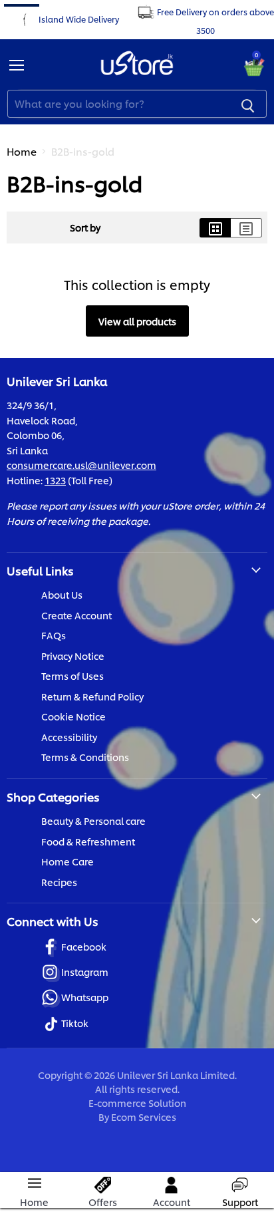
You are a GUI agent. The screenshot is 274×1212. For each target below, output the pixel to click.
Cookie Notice (73, 716)
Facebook (83, 946)
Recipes (59, 881)
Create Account (76, 615)
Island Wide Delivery (79, 18)
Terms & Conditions (85, 756)
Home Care (67, 861)
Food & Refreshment (88, 841)
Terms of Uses (72, 675)
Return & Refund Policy (92, 696)
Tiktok (74, 1022)
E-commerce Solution (137, 1102)
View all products (137, 321)
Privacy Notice (72, 655)
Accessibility (69, 736)
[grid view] (215, 227)
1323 (55, 480)
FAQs (53, 635)
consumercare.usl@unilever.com (81, 464)
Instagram (84, 971)
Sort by (85, 227)
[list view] (246, 227)
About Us (61, 594)
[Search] (248, 103)
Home (22, 151)
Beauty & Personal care (93, 820)
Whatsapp (84, 996)
